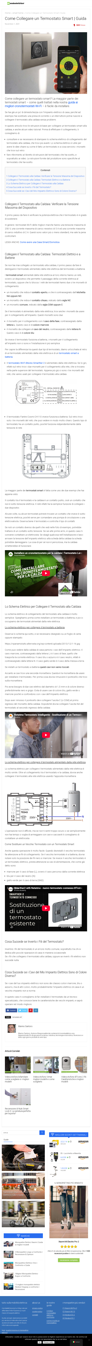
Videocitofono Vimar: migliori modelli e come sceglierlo (44, 1079)
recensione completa (69, 1260)
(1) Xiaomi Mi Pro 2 (70, 1308)
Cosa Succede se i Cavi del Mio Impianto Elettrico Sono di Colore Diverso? (41, 191)
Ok (40, 1342)
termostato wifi (17, 1017)
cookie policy (37, 1311)
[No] (89, 1340)
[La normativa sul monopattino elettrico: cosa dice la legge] (23, 1202)
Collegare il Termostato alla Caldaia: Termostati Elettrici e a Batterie (38, 180)
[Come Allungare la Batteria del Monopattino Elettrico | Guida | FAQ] (23, 1146)
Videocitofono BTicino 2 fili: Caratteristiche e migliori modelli (73, 1079)
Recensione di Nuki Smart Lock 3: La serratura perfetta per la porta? (18, 1111)
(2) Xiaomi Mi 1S (69, 1311)
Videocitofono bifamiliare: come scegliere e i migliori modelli (17, 1079)
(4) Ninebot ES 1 (69, 1318)
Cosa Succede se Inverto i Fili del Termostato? (28, 187)
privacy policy (37, 1308)
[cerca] (42, 1132)
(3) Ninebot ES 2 (69, 1315)
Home (8, 13)
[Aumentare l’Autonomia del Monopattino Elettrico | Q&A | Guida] (23, 1174)
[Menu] (3, 3)
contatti (35, 1315)
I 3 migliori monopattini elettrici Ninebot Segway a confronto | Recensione (27, 1287)
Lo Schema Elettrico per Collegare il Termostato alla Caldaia (34, 183)
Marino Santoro (25, 1026)
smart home (17, 13)
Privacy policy (49, 1342)
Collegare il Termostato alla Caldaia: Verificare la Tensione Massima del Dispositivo (45, 176)
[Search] (88, 3)
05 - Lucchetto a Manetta (70, 1153)
